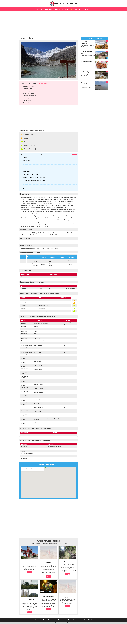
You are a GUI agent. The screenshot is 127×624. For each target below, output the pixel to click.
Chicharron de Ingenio (87, 61)
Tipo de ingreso (26, 171)
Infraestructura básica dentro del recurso (32, 183)
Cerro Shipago (29, 599)
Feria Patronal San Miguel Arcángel (48, 561)
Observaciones (26, 166)
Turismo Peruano (66, 3)
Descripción (25, 157)
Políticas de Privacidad (88, 619)
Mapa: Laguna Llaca (27, 188)
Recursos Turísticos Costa (44, 9)
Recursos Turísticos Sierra (63, 9)
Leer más (29, 572)
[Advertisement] (63, 21)
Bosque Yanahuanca (68, 595)
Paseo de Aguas (29, 561)
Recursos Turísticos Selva (81, 9)
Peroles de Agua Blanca (88, 72)
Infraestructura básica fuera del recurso (32, 186)
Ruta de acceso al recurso (29, 168)
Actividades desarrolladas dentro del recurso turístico (35, 177)
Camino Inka (67, 562)
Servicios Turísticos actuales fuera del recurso (34, 180)
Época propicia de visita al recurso (31, 174)
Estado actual (26, 163)
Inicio (35, 619)
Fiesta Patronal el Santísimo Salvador (48, 595)
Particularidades (26, 160)
